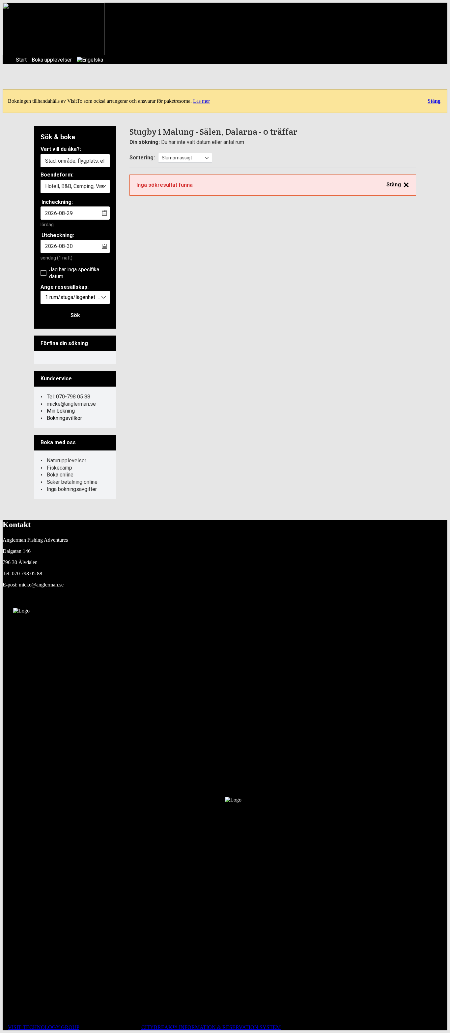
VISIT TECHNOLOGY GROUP (43, 1027)
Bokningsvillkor (64, 418)
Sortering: (142, 157)
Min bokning (61, 411)
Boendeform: (57, 175)
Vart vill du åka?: (61, 149)
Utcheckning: (58, 235)
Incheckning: (57, 202)
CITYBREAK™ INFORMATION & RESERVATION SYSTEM (211, 1027)
